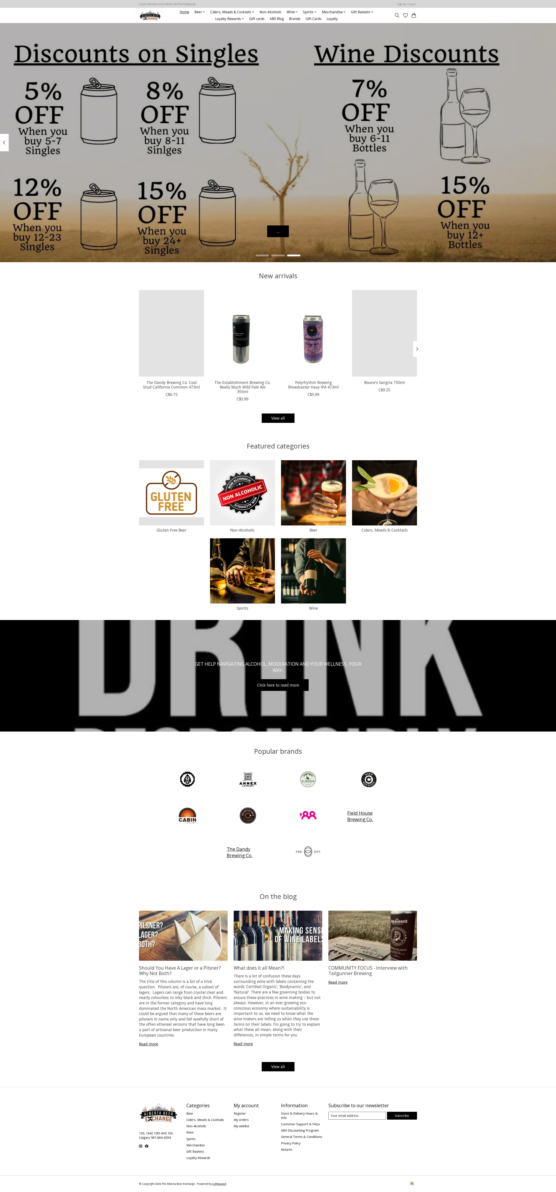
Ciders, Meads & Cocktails (384, 530)
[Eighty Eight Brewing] (308, 816)
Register (240, 1113)
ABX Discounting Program (300, 1130)
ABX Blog (277, 19)
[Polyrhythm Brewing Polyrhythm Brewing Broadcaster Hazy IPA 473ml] (313, 333)
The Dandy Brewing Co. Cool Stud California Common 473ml (171, 385)
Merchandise (195, 1145)
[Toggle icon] (397, 15)
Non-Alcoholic (270, 12)
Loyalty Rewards (198, 1157)
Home (184, 12)
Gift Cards (313, 19)
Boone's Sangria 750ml (384, 382)
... (278, 231)
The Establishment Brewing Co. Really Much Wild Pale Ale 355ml (242, 387)
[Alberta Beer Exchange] (150, 15)
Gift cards (257, 19)
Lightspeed (219, 1184)
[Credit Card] (412, 1184)
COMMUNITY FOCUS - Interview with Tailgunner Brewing (368, 970)
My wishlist (241, 1126)
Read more (148, 1044)
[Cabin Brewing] (188, 816)
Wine (313, 608)
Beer (313, 530)
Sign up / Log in (406, 4)
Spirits (242, 608)
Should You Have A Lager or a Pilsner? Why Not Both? (180, 970)
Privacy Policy (290, 1143)
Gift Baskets (195, 1151)
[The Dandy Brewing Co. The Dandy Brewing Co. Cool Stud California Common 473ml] (171, 333)
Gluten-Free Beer (171, 530)
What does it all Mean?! (259, 968)
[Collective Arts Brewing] (248, 816)
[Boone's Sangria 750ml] (384, 333)
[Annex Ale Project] (248, 780)
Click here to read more (278, 685)
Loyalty (332, 19)
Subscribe (402, 1115)
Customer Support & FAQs (300, 1124)
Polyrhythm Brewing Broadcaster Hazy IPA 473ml (313, 385)
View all (278, 418)
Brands (294, 19)
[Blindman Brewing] (308, 780)
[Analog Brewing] (188, 780)
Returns (286, 1149)
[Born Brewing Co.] (368, 780)
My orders (241, 1119)
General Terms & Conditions (301, 1136)
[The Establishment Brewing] (308, 852)
